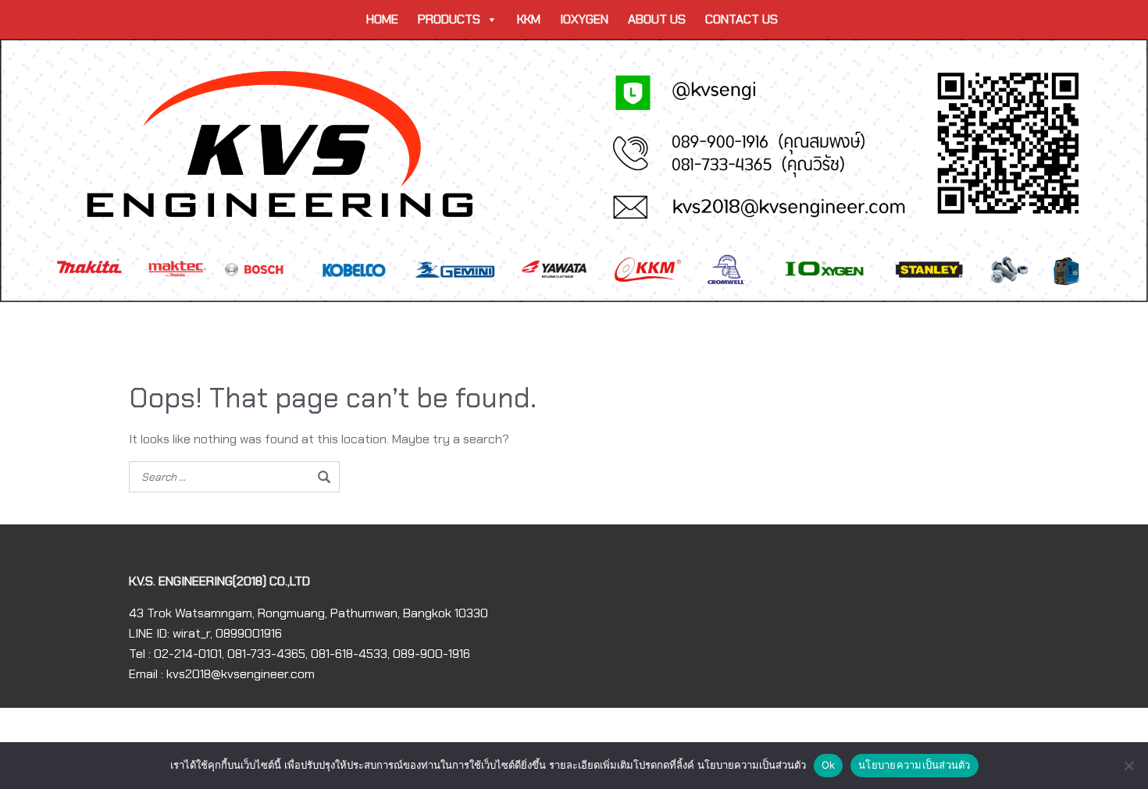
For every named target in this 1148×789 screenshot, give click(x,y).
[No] (1128, 765)
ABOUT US (657, 19)
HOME (382, 19)
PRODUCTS (449, 19)
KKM (528, 19)
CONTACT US (741, 19)
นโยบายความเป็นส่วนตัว (914, 765)
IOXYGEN (584, 19)
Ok (829, 765)
